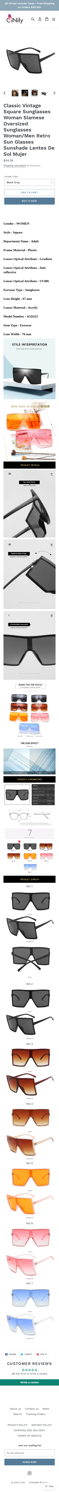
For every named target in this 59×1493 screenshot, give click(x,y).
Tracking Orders (35, 1414)
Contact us (32, 1408)
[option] (15, 93)
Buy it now (29, 201)
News (45, 1408)
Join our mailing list (29, 1445)
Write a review (29, 1382)
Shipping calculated (14, 165)
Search (18, 1414)
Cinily (22, 1482)
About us (15, 1408)
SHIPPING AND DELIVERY (29, 1430)
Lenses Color (11, 176)
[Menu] (53, 18)
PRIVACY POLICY (18, 1425)
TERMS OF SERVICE (29, 1435)
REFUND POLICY (41, 1425)
